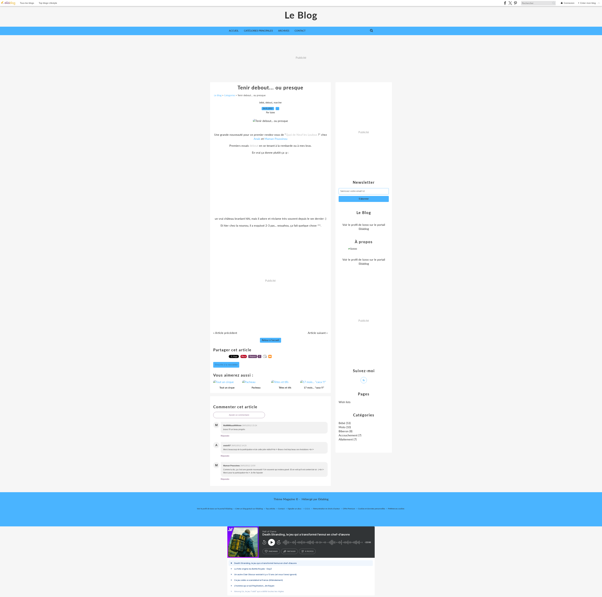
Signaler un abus (295, 509)
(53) (345, 423)
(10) (345, 427)
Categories (229, 95)
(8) (345, 431)
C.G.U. (307, 509)
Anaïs (257, 139)
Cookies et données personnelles (371, 509)
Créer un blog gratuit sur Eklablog (249, 509)
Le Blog (301, 15)
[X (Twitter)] (510, 3)
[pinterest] (515, 3)
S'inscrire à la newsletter (226, 365)
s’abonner (273, 551)
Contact (300, 31)
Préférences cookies (396, 509)
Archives (283, 31)
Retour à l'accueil (270, 340)
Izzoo (365, 225)
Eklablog (323, 499)
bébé (261, 103)
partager (291, 551)
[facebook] (505, 3)
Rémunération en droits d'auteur (326, 509)
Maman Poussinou (275, 139)
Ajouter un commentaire (239, 415)
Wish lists (345, 402)
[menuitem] (234, 31)
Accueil (234, 31)
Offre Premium (349, 509)
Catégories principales (258, 31)
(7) (350, 435)
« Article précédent (225, 333)
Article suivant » (318, 333)
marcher (278, 103)
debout (268, 103)
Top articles (270, 509)
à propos (309, 551)
